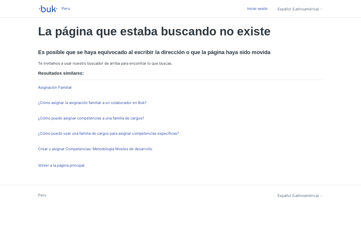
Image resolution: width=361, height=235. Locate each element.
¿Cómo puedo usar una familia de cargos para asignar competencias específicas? (108, 133)
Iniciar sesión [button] (257, 8)
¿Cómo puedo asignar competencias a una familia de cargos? (91, 118)
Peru (42, 195)
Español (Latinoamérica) (299, 9)
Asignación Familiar (55, 87)
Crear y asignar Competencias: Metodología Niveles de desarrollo (95, 149)
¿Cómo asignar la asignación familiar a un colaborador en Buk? (92, 102)
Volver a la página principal (61, 165)
